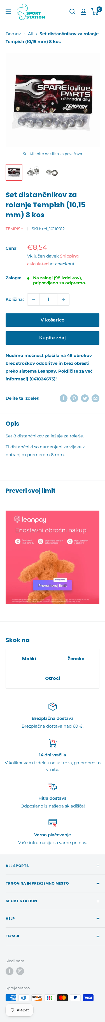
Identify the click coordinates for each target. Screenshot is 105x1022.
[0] (94, 11)
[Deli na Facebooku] (63, 398)
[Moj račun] (83, 12)
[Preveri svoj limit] (52, 557)
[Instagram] (20, 971)
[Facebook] (9, 971)
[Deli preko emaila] (95, 398)
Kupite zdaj (52, 337)
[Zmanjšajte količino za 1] (33, 299)
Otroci (52, 678)
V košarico (52, 320)
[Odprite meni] (8, 11)
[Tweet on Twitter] (85, 398)
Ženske (75, 659)
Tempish (15, 228)
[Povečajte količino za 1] (63, 299)
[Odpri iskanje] (72, 12)
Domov (13, 33)
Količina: (15, 299)
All (30, 33)
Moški (29, 659)
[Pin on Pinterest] (74, 398)
